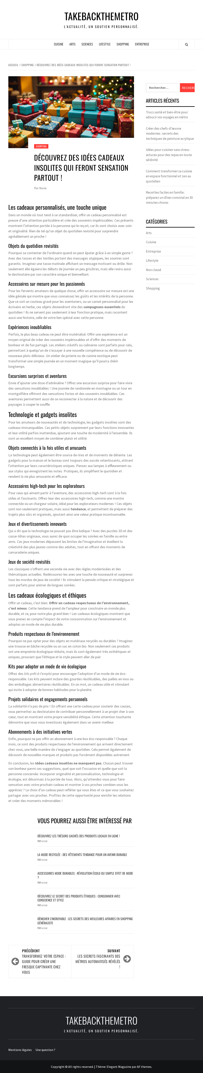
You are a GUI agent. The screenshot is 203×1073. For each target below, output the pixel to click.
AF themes (144, 1067)
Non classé (153, 270)
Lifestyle (105, 44)
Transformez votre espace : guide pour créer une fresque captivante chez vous (44, 961)
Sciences (87, 44)
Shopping (123, 44)
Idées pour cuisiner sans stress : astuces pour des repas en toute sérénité (169, 155)
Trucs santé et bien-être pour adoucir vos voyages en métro (167, 115)
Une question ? (45, 1050)
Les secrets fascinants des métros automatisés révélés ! (98, 958)
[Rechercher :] (163, 87)
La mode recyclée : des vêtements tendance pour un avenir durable (82, 854)
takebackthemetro (101, 16)
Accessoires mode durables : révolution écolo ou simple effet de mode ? (85, 875)
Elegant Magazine (119, 1067)
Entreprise (142, 44)
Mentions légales (20, 1050)
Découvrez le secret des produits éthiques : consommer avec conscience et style (78, 898)
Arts (72, 44)
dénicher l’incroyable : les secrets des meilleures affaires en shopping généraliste (85, 920)
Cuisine (58, 44)
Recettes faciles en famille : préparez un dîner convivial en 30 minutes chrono (169, 197)
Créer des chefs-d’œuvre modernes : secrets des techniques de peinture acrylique (170, 133)
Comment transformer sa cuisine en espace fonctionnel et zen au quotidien (169, 176)
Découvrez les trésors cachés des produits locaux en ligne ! (78, 836)
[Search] (186, 44)
